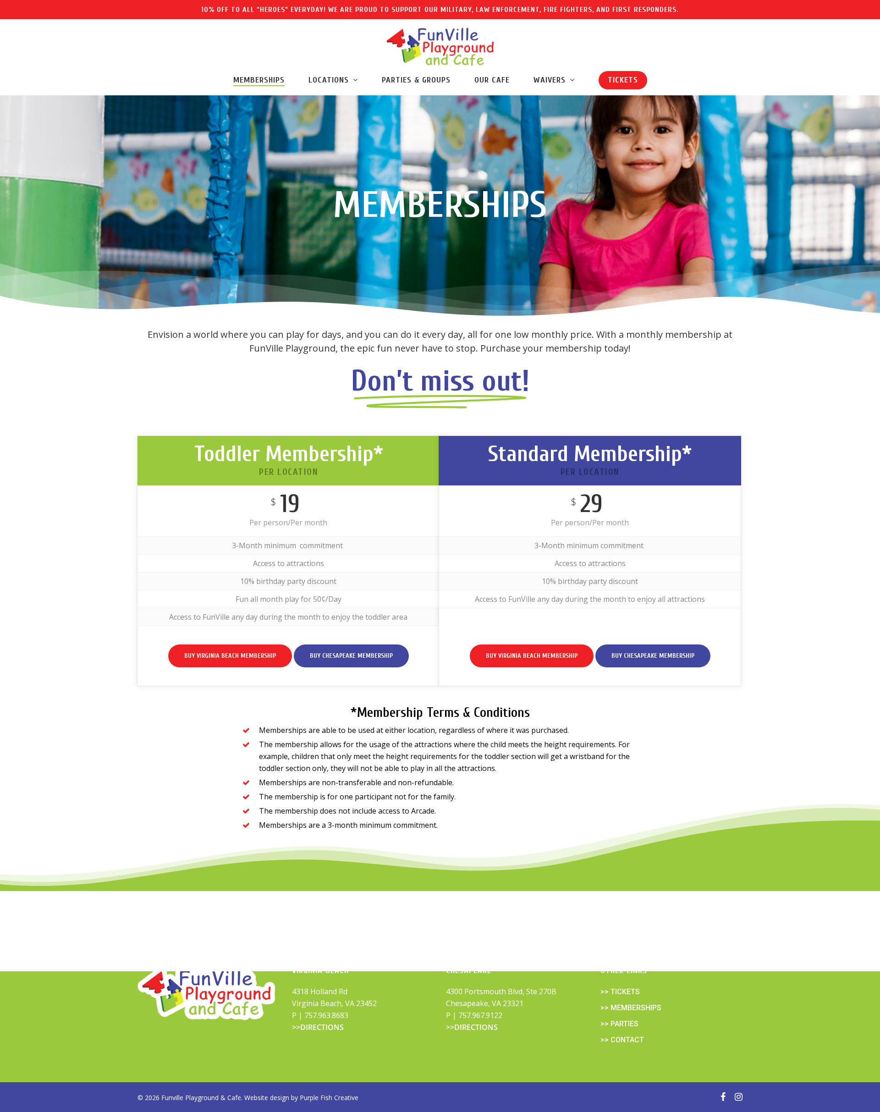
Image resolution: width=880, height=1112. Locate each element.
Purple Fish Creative (329, 1097)
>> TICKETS (620, 991)
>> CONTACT (622, 1039)
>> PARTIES (619, 1023)
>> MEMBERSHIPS (630, 1007)
